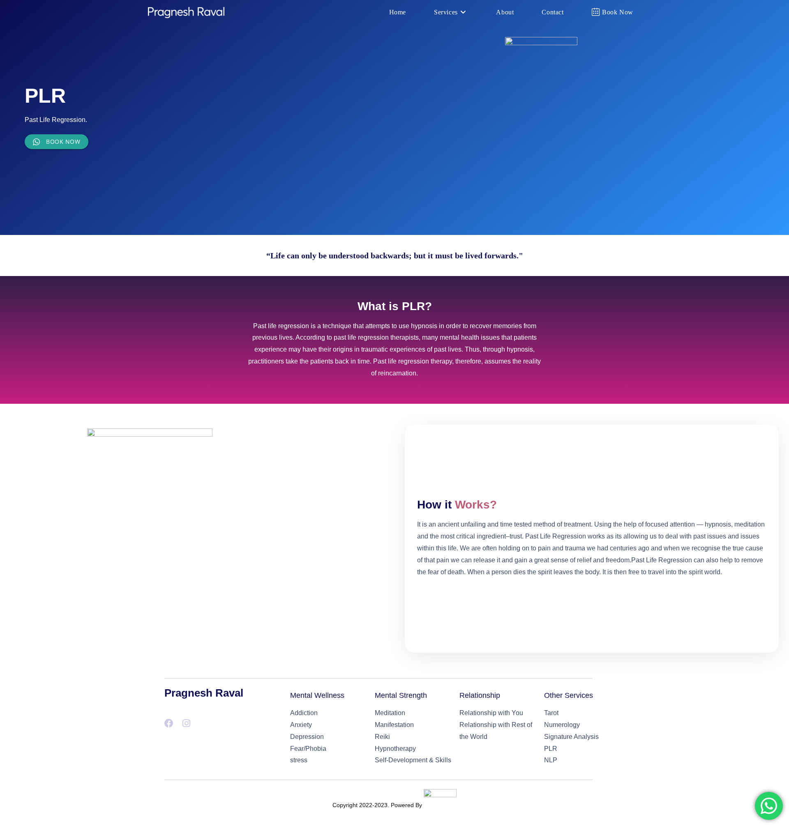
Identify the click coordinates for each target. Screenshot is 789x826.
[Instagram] (186, 723)
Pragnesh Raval (203, 693)
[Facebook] (168, 723)
